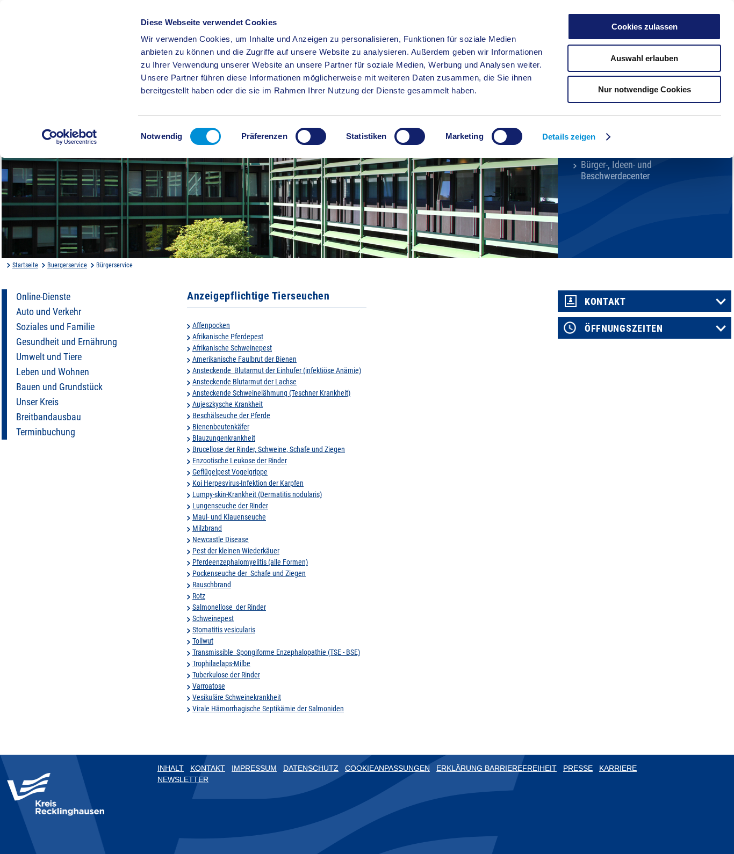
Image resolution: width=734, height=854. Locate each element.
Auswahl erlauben (644, 58)
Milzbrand (207, 528)
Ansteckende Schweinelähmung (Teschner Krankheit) (271, 393)
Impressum (254, 768)
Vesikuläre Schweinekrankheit (236, 697)
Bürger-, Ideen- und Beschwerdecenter (616, 170)
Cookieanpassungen (387, 768)
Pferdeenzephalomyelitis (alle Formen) (250, 562)
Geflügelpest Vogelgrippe (230, 472)
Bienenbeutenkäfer (220, 426)
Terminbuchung (45, 432)
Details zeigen (568, 136)
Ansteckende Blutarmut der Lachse (244, 381)
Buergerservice (67, 265)
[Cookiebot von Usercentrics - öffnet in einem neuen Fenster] (70, 137)
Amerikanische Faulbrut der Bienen (244, 359)
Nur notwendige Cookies (644, 89)
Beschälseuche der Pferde (231, 415)
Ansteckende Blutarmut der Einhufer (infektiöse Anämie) (276, 370)
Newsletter (182, 779)
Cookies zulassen (644, 26)
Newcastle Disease (220, 539)
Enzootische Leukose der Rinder (239, 460)
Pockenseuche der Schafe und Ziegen (249, 573)
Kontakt (605, 301)
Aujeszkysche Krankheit (227, 404)
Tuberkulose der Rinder (226, 674)
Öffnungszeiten (624, 328)
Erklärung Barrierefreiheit (496, 768)
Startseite (25, 265)
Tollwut (202, 641)
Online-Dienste (43, 296)
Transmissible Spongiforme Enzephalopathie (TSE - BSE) (276, 652)
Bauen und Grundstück (59, 387)
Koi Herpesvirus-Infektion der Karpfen (248, 483)
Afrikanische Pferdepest (227, 336)
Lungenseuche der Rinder (230, 505)
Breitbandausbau (48, 417)
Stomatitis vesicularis (223, 629)
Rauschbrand (211, 584)
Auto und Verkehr (48, 311)
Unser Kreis (37, 402)
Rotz (198, 596)
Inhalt (170, 768)
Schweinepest (213, 618)
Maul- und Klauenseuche (229, 517)
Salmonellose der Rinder (229, 607)
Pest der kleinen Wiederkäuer (235, 550)
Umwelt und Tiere (49, 357)
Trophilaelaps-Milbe (221, 663)
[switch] (311, 136)
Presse (578, 768)
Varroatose (208, 686)
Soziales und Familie (55, 327)
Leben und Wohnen (52, 372)
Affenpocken (211, 325)
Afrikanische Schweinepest (232, 348)
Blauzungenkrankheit (223, 438)
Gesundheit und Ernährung (66, 342)
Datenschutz (311, 768)
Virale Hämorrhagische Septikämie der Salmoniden (268, 708)
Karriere (618, 768)
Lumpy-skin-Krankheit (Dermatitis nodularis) (257, 494)
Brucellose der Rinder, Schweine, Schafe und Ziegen (268, 449)
